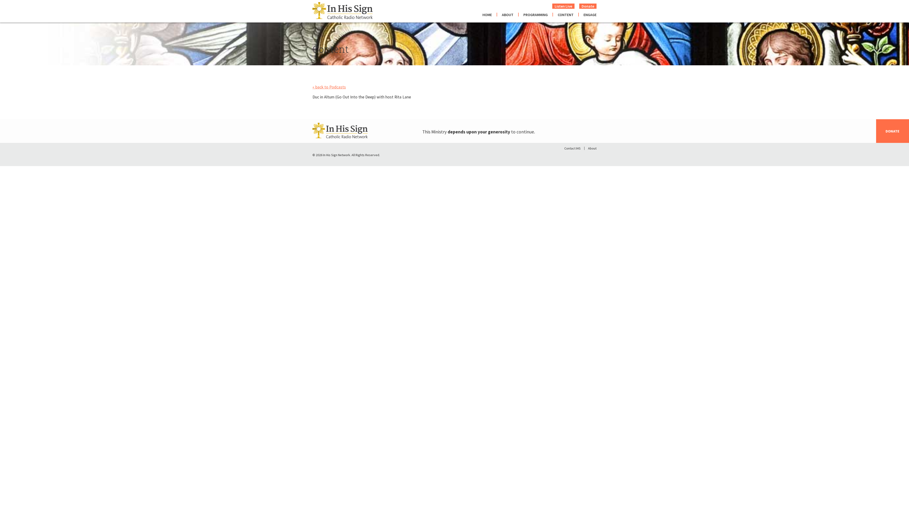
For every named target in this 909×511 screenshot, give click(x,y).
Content (566, 15)
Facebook (568, 156)
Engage (590, 15)
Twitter (580, 156)
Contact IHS (572, 148)
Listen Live (563, 6)
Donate (588, 6)
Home (487, 15)
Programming (535, 15)
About (507, 15)
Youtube (593, 156)
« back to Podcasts (329, 87)
